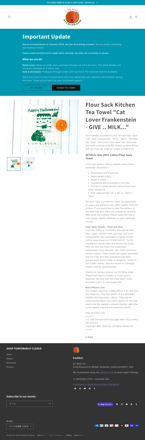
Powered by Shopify (27, 435)
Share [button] (90, 337)
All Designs (36, 88)
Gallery (9, 358)
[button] (9, 17)
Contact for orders (66, 88)
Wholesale (11, 363)
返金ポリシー (41, 435)
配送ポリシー (78, 435)
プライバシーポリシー (56, 435)
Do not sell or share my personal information (96, 384)
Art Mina (16, 435)
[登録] (49, 404)
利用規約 (69, 435)
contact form (107, 372)
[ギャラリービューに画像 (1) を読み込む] (13, 164)
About (9, 354)
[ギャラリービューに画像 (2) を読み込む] (28, 164)
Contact (10, 367)
